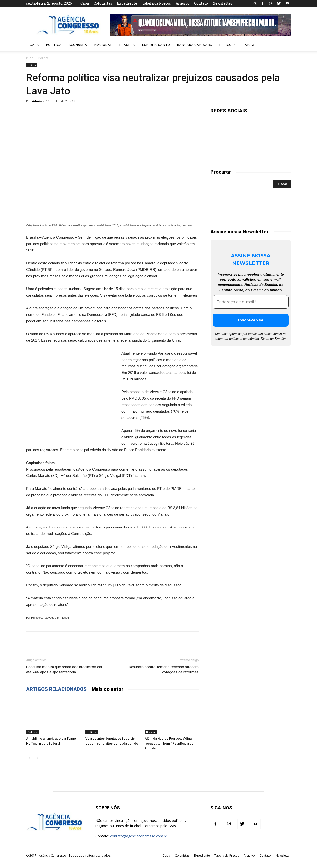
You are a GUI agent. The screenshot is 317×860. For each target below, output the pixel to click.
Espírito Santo (156, 44)
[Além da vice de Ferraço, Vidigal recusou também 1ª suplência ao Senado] (172, 715)
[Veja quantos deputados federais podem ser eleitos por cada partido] (112, 715)
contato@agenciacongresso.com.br (138, 836)
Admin (37, 101)
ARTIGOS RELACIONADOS (56, 689)
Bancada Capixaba (194, 44)
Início (30, 58)
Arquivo (182, 3)
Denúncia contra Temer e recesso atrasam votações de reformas (164, 669)
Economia (78, 44)
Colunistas (103, 3)
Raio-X (248, 44)
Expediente (127, 3)
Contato (201, 3)
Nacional (103, 44)
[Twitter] (279, 3)
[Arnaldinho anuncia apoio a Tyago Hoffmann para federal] (53, 715)
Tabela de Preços (156, 3)
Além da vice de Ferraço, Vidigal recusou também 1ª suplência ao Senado (169, 743)
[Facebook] (262, 3)
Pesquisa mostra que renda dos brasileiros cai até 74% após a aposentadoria (64, 669)
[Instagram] (270, 3)
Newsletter (222, 3)
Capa (84, 3)
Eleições (227, 44)
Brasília (127, 44)
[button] (255, 3)
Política (54, 44)
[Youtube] (287, 3)
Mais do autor (107, 689)
